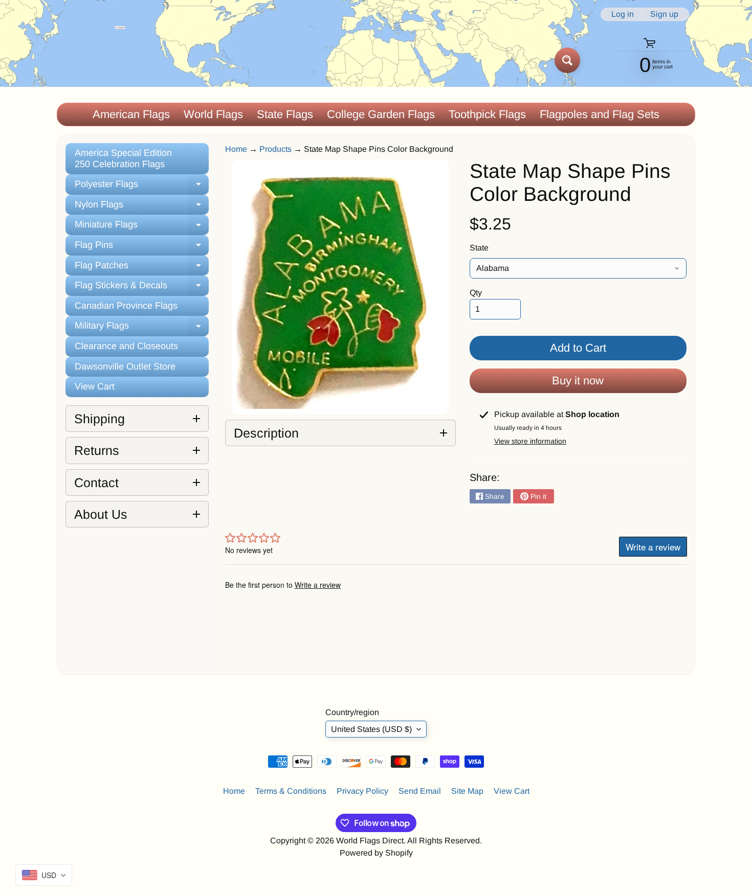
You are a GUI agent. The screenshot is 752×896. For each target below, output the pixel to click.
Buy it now (578, 380)
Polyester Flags (142, 187)
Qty (476, 292)
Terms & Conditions (290, 791)
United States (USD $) (371, 729)
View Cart (95, 386)
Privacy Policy (362, 791)
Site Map (467, 791)
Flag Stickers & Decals (142, 288)
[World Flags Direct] (91, 60)
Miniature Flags (142, 227)
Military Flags (142, 328)
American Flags (131, 114)
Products (275, 149)
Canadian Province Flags (126, 306)
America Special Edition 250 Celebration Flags (123, 158)
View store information (530, 441)
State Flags (285, 114)
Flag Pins (142, 248)
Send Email (420, 791)
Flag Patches (142, 268)
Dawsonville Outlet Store (125, 366)
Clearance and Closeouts (126, 346)
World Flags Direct (370, 840)
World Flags (213, 114)
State (479, 247)
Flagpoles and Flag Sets (599, 114)
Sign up (664, 14)
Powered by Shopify (376, 852)
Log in (622, 14)
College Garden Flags (381, 114)
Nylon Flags (142, 207)
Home (236, 149)
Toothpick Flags (487, 114)
